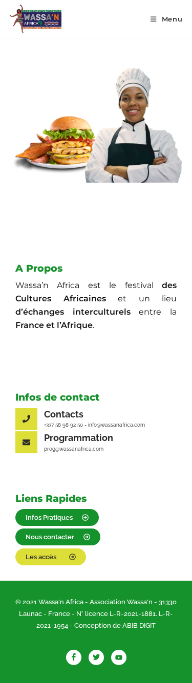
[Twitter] (96, 657)
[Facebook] (73, 657)
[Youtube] (118, 657)
